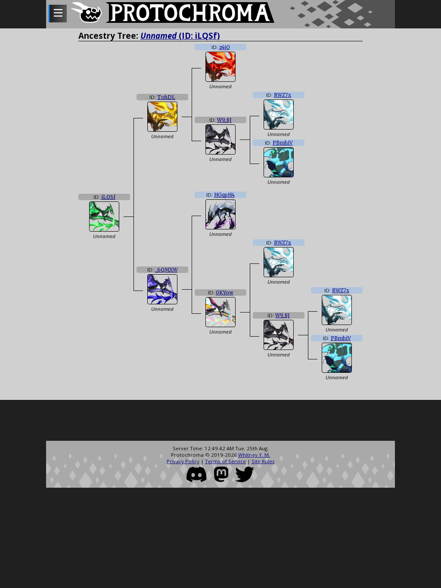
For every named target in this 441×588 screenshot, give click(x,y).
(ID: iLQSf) (180, 35)
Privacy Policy (183, 461)
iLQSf (108, 197)
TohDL (166, 97)
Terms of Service (225, 461)
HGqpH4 (224, 195)
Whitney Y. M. (254, 455)
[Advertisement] (220, 421)
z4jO (224, 47)
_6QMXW (166, 270)
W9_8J (224, 120)
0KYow (224, 293)
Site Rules (263, 461)
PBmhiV (283, 143)
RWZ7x (282, 95)
